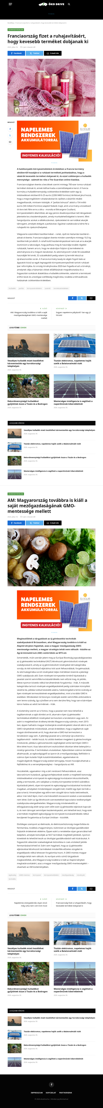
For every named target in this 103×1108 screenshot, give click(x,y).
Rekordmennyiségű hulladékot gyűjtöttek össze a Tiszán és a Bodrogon (28, 402)
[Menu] (10, 4)
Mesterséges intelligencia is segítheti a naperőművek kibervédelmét (73, 402)
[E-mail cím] (10, 141)
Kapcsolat (51, 1093)
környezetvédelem (34, 288)
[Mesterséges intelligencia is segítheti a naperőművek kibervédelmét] (74, 386)
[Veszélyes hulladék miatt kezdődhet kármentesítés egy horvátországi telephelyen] (28, 345)
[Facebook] (10, 128)
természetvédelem (61, 288)
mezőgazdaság (68, 875)
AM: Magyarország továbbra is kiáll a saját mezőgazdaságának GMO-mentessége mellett (28, 315)
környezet (37, 875)
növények (81, 875)
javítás (21, 288)
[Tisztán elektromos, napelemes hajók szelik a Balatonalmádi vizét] (74, 345)
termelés (12, 879)
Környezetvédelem (16, 30)
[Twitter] (10, 135)
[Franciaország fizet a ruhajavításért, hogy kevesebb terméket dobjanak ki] (51, 87)
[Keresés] (68, 4)
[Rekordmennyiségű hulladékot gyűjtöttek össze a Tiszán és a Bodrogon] (28, 386)
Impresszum (37, 1093)
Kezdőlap (11, 23)
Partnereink (65, 1093)
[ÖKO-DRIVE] (51, 4)
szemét (47, 288)
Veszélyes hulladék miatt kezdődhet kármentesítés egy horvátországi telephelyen (26, 363)
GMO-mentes (24, 875)
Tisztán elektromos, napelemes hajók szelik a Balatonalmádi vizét (72, 362)
